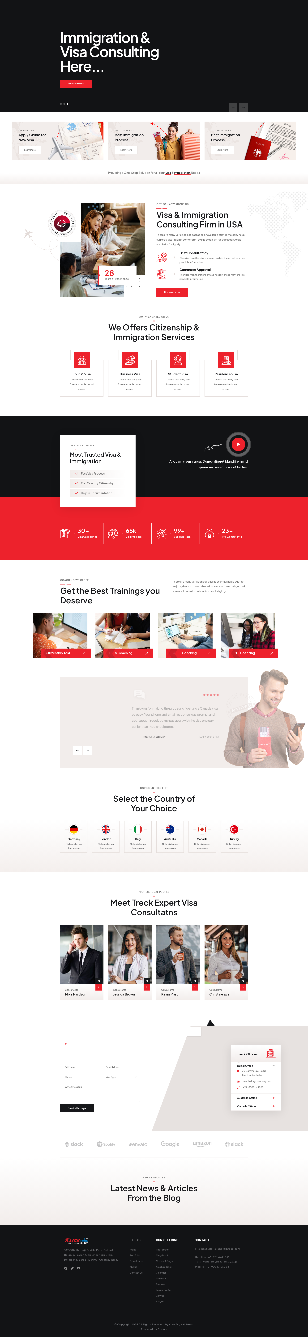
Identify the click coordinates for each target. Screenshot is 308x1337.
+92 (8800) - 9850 (253, 1087)
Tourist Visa (82, 374)
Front (133, 1249)
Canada (202, 839)
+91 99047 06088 (217, 1266)
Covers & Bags (164, 1261)
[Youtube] (78, 1268)
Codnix (162, 1329)
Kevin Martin (170, 994)
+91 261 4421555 (219, 1257)
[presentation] (233, 107)
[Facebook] (65, 1268)
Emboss (160, 1284)
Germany (74, 839)
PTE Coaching (244, 653)
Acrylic (160, 1301)
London (106, 839)
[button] (61, 104)
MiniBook (161, 1278)
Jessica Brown (124, 994)
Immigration (182, 172)
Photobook (162, 1249)
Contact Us (136, 1272)
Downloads (136, 1261)
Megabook (162, 1255)
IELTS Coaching (120, 653)
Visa (168, 172)
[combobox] (120, 1077)
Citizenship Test (58, 653)
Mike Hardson (75, 994)
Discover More (76, 83)
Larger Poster (163, 1289)
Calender (161, 1272)
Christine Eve (219, 994)
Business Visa (130, 374)
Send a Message (77, 1108)
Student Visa (178, 374)
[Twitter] (72, 1268)
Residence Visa (226, 374)
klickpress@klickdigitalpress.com (217, 1248)
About (133, 1266)
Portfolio (135, 1255)
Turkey (234, 839)
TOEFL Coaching (184, 653)
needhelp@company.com (257, 1081)
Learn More (30, 149)
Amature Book (164, 1266)
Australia (170, 839)
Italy (138, 839)
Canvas (160, 1295)
